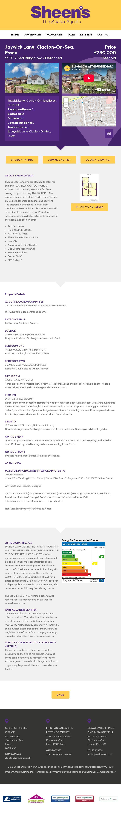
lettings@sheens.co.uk (100, 754)
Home (15, 34)
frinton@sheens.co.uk (58, 754)
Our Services (32, 34)
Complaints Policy (106, 771)
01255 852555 (53, 750)
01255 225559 (95, 750)
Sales (71, 34)
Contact (103, 34)
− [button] (66, 105)
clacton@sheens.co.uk (17, 757)
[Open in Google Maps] (109, 134)
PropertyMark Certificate (19, 771)
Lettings (86, 34)
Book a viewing (98, 159)
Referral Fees (42, 771)
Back (60, 694)
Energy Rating (22, 159)
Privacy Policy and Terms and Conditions (73, 771)
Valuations (54, 34)
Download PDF (59, 159)
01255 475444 (13, 754)
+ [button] (66, 100)
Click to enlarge (89, 207)
